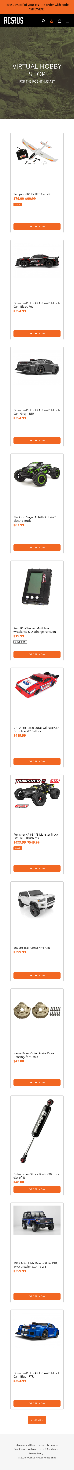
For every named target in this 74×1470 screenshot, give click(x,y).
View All (37, 1420)
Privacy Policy (36, 1453)
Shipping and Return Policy (30, 1445)
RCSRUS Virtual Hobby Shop (41, 1457)
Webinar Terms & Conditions (43, 1449)
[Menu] (68, 20)
